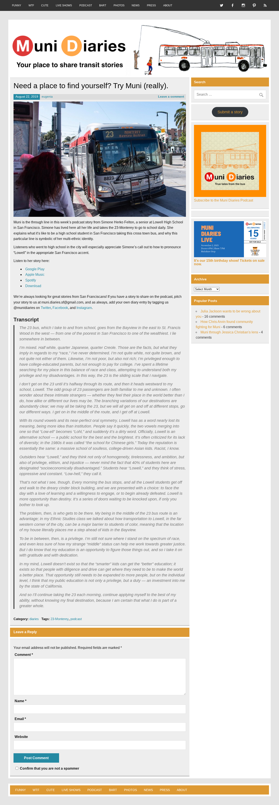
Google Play (34, 269)
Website (21, 737)
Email (20, 719)
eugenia (47, 96)
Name (20, 701)
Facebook (60, 308)
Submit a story (230, 112)
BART (102, 5)
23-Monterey (60, 619)
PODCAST (85, 5)
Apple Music (34, 274)
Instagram (84, 308)
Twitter (46, 308)
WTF (31, 5)
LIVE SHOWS (64, 5)
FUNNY (16, 5)
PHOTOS (119, 5)
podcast (76, 619)
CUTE (44, 5)
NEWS (136, 5)
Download (33, 286)
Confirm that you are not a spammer (49, 768)
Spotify (30, 280)
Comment (24, 655)
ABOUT (167, 5)
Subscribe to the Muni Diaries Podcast (223, 200)
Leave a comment (171, 96)
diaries (34, 619)
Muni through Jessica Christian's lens (229, 332)
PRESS (151, 5)
